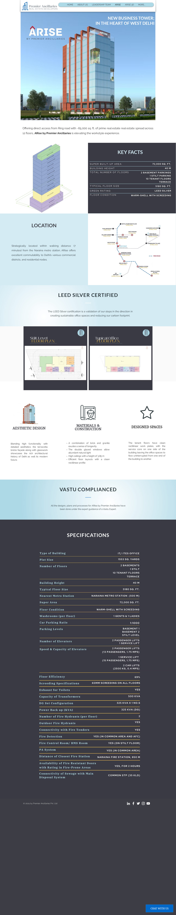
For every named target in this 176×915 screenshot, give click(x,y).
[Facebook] (133, 803)
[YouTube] (148, 803)
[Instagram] (143, 803)
